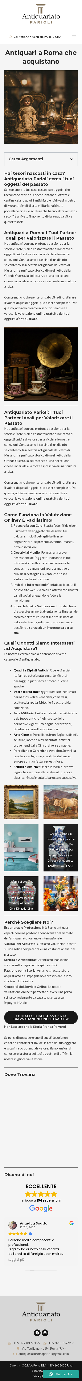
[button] (74, 37)
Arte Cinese (22, 734)
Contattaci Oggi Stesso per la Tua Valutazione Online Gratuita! (41, 1017)
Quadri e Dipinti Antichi (31, 670)
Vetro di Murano (26, 692)
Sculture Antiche (26, 767)
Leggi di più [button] (16, 1260)
